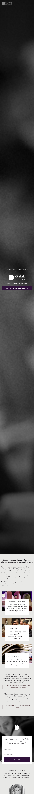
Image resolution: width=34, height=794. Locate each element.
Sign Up (17, 759)
